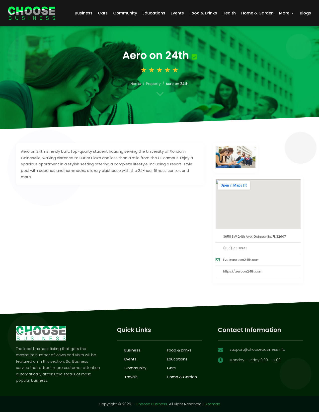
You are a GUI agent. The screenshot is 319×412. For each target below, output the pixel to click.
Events (177, 13)
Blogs (305, 13)
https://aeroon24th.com (242, 271)
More (284, 13)
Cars (103, 13)
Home (136, 83)
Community (125, 13)
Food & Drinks (203, 13)
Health (229, 13)
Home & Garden (257, 13)
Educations (154, 13)
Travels (131, 376)
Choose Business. (152, 404)
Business (83, 13)
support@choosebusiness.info (257, 349)
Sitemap (212, 404)
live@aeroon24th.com (241, 259)
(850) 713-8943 (235, 248)
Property (153, 83)
